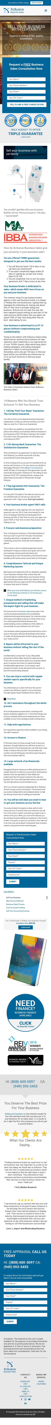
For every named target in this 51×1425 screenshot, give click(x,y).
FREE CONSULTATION (25, 1395)
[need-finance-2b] (25, 994)
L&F (34, 1414)
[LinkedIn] (25, 1403)
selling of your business (33, 468)
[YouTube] (29, 1399)
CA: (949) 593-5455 (25, 1387)
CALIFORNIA (41, 1384)
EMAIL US (25, 1391)
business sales (25, 611)
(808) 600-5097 (23, 1082)
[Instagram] (25, 1399)
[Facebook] (22, 1399)
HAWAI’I (41, 1381)
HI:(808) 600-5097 (25, 1382)
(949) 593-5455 (25, 1086)
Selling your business (14, 1114)
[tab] (25, 593)
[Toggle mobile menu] (46, 10)
